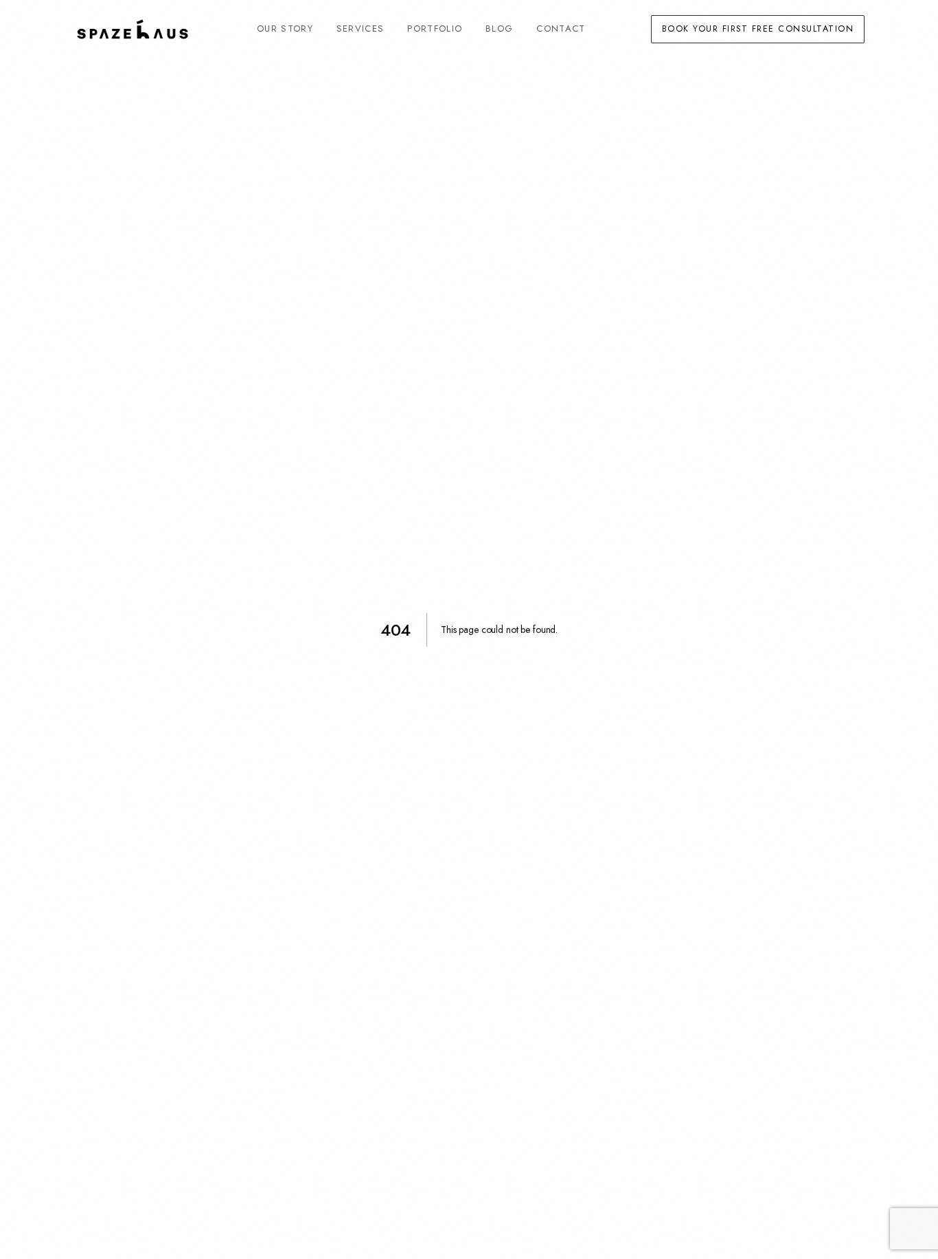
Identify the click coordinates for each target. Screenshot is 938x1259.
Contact (560, 28)
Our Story (285, 28)
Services (360, 28)
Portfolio (434, 28)
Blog (499, 28)
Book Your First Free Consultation (758, 29)
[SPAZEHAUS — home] (132, 29)
